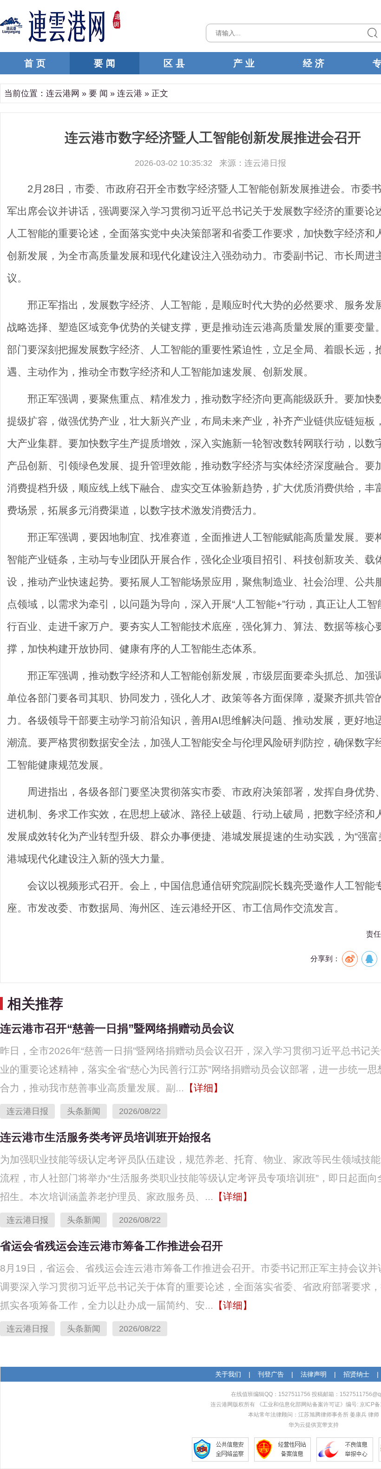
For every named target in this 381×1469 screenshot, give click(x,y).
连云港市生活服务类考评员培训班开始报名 (106, 1137)
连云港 (129, 93)
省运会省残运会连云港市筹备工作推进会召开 (111, 1245)
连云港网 (62, 93)
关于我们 (228, 1374)
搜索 (372, 33)
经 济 (313, 63)
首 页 (35, 63)
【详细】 (203, 1087)
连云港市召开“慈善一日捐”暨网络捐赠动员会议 (117, 1028)
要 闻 (104, 63)
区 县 (174, 63)
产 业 (244, 63)
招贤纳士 (356, 1374)
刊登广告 (271, 1374)
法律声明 (314, 1374)
